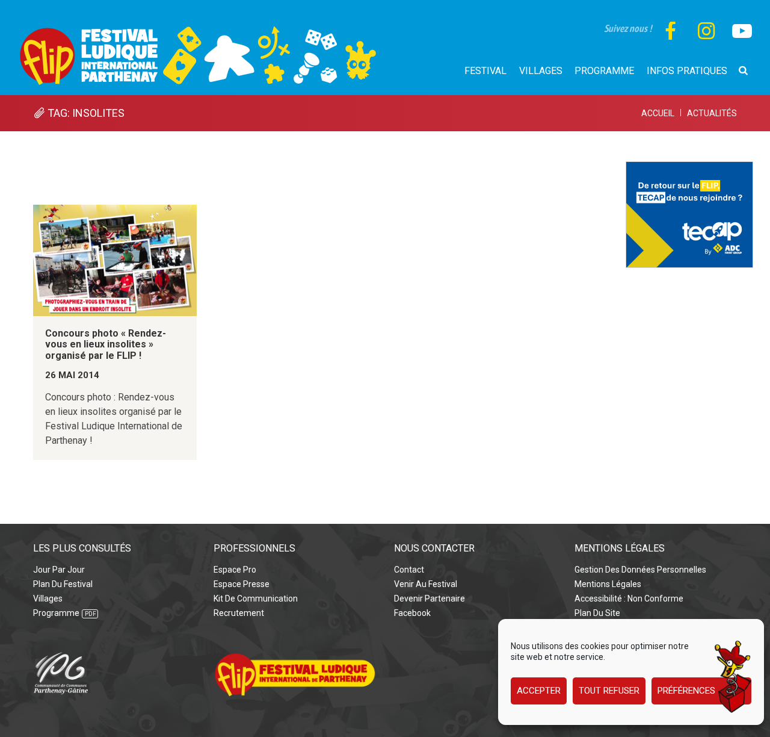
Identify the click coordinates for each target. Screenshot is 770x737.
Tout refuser (609, 691)
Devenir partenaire (429, 598)
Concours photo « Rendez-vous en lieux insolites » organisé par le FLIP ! (105, 344)
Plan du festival (63, 584)
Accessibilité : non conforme (628, 598)
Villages (48, 598)
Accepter (539, 691)
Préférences (686, 691)
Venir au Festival (425, 584)
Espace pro (235, 569)
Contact (409, 569)
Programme (56, 613)
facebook (412, 613)
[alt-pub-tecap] (689, 168)
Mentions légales (607, 584)
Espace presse (242, 584)
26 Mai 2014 (72, 375)
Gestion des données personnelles (640, 569)
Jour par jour (59, 569)
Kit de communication (256, 598)
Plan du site (597, 613)
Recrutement (239, 613)
